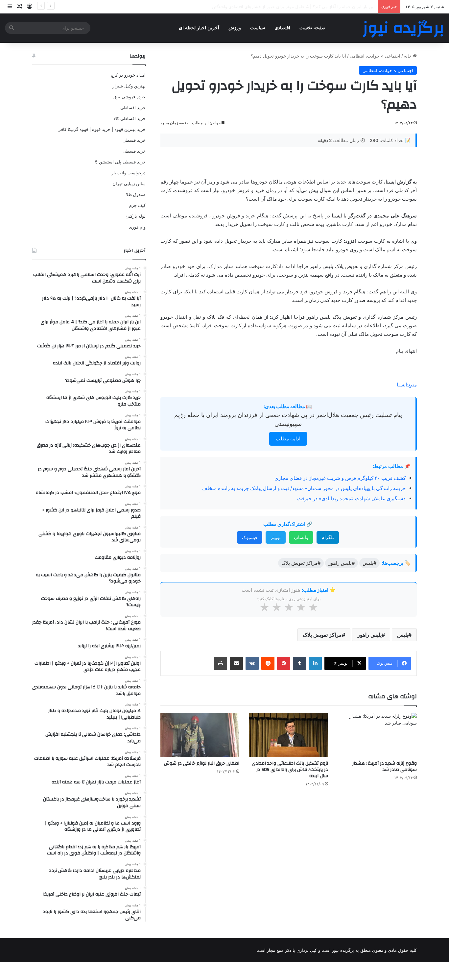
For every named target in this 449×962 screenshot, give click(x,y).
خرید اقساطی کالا (129, 118)
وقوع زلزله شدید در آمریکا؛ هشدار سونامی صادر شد (384, 766)
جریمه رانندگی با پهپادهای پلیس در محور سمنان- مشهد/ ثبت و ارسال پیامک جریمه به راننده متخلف (304, 488)
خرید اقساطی (133, 107)
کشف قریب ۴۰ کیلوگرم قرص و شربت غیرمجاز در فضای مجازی (340, 478)
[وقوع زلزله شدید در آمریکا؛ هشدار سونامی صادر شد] (377, 735)
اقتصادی (282, 27)
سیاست (257, 27)
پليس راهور (369, 634)
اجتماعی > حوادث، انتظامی (375, 56)
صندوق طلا (136, 194)
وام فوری (137, 227)
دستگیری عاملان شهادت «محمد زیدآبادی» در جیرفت (351, 498)
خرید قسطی (134, 140)
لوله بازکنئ (136, 216)
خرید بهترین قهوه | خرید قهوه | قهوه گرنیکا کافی (102, 129)
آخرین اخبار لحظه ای (199, 27)
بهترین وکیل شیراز (129, 85)
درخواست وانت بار (128, 172)
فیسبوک (249, 537)
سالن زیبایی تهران (129, 183)
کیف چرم (137, 205)
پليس (402, 634)
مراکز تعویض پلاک (322, 634)
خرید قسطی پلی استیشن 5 (120, 161)
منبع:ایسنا (407, 385)
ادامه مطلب (288, 438)
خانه (408, 56)
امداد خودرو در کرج (128, 75)
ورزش (234, 27)
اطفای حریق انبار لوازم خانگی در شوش (201, 763)
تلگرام (327, 537)
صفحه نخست (312, 27)
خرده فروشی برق (129, 96)
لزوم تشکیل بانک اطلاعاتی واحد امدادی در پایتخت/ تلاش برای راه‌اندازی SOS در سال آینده (290, 769)
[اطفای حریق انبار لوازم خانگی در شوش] (199, 735)
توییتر (276, 537)
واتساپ (301, 537)
